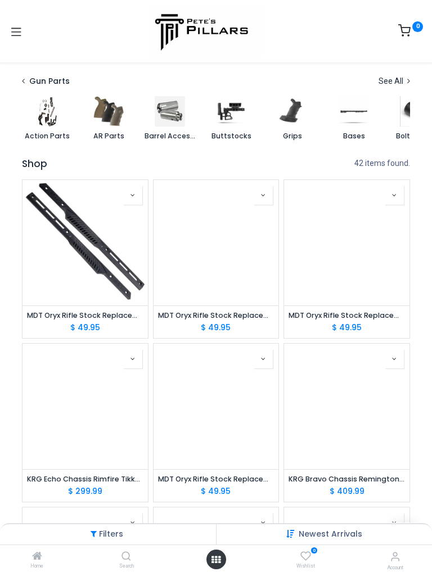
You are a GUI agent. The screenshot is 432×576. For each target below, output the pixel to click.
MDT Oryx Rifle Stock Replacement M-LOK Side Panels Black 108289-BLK (85, 315)
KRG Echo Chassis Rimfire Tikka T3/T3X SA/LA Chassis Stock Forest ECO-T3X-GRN (85, 479)
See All (392, 81)
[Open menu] (216, 559)
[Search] (126, 556)
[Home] (37, 556)
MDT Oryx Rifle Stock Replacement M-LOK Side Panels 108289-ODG (216, 479)
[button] (330, 534)
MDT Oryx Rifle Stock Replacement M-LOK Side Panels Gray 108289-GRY (347, 315)
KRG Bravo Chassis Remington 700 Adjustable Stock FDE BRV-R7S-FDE (347, 479)
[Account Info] (395, 556)
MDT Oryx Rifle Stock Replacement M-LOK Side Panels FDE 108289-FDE (216, 315)
